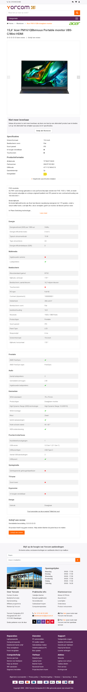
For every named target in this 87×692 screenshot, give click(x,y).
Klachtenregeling (46, 677)
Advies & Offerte (63, 595)
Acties (75, 677)
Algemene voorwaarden (18, 677)
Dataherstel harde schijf (15, 645)
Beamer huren (37, 664)
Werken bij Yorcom (13, 607)
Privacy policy (33, 677)
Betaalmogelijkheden (39, 598)
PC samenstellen (38, 639)
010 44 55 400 (14, 2)
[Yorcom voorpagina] (21, 7)
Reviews (57, 677)
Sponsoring (66, 677)
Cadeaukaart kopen (39, 604)
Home (11, 23)
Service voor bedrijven (14, 661)
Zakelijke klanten (38, 595)
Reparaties (12, 636)
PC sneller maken (38, 642)
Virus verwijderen (13, 648)
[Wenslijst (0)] (76, 2)
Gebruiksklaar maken (39, 645)
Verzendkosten (37, 601)
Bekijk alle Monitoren (43, 131)
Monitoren (20, 23)
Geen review (20, 38)
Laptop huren (36, 661)
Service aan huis (12, 658)
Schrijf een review (34, 38)
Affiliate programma (14, 604)
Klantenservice (65, 592)
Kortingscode (62, 670)
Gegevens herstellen (14, 670)
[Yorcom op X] (34, 622)
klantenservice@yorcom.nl (43, 616)
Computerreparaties (39, 607)
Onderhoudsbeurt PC (39, 648)
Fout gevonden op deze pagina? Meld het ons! (43, 511)
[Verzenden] (77, 560)
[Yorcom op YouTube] (48, 622)
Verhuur (36, 655)
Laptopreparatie (12, 639)
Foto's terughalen (13, 651)
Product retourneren (65, 607)
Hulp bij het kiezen (64, 648)
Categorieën (13, 18)
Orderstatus (62, 604)
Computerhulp (13, 655)
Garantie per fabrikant (65, 645)
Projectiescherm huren (40, 670)
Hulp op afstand (12, 664)
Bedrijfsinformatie (13, 598)
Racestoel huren (38, 667)
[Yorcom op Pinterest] (52, 622)
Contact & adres (12, 595)
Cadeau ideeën (63, 664)
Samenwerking (12, 601)
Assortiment (62, 598)
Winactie (61, 658)
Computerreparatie (13, 642)
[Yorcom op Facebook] (39, 622)
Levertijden (61, 601)
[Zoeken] (77, 12)
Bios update (36, 651)
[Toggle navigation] (76, 18)
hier (65, 613)
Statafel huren (37, 658)
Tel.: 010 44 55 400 (41, 613)
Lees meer (43, 213)
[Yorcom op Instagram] (43, 622)
